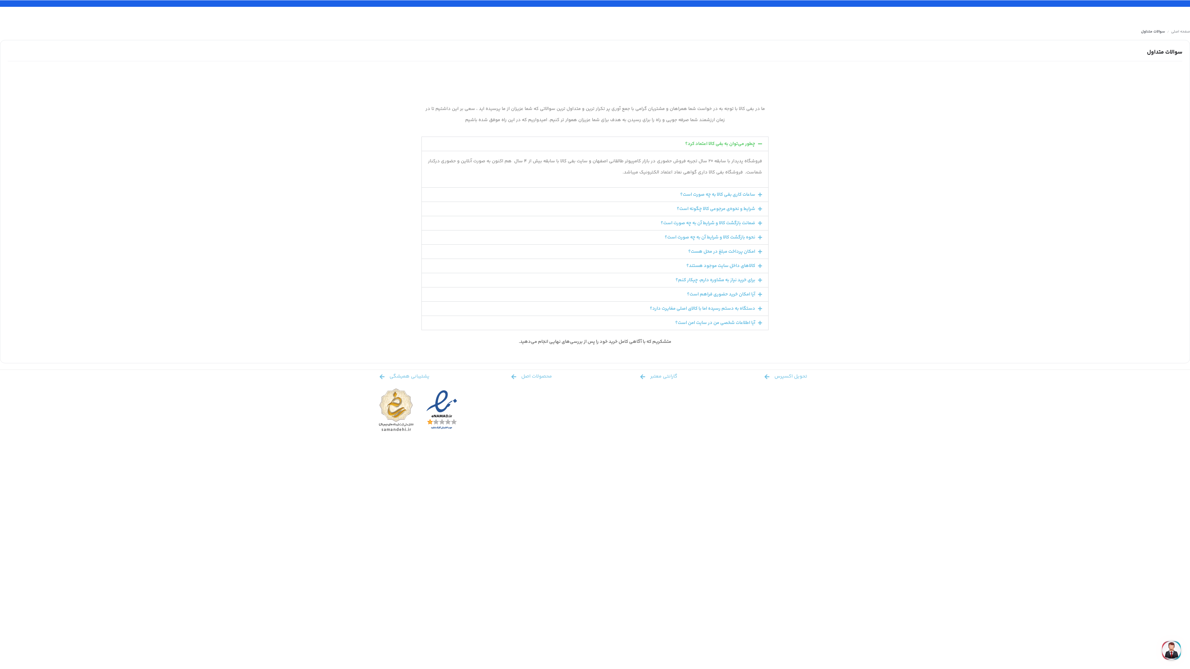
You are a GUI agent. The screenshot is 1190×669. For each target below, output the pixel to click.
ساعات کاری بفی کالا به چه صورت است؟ (717, 194)
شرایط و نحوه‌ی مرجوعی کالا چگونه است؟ (716, 208)
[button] (595, 144)
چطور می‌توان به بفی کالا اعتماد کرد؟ (720, 143)
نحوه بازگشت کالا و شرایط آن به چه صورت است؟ (710, 237)
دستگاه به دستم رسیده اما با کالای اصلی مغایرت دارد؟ (702, 308)
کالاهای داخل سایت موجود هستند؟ (720, 265)
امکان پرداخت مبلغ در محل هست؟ (721, 251)
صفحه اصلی (1180, 32)
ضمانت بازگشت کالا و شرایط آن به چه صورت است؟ (708, 223)
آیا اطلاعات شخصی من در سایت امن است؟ (715, 322)
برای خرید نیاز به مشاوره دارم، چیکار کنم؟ (715, 280)
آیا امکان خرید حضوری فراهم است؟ (721, 294)
